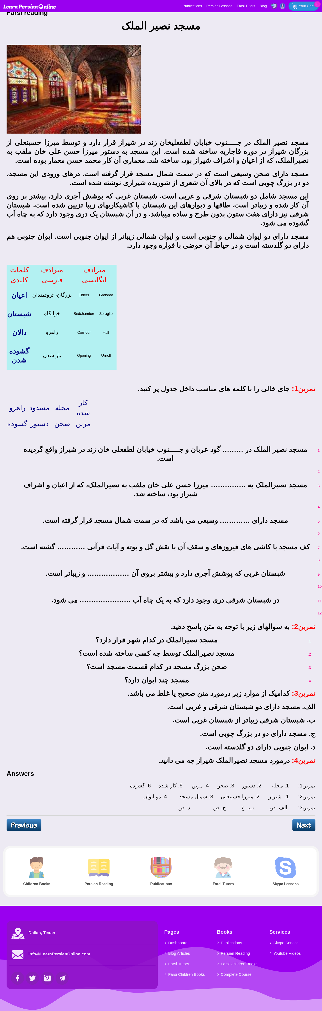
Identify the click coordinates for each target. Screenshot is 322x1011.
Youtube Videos (287, 953)
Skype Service (286, 943)
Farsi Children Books (186, 974)
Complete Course (236, 974)
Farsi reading (28, 12)
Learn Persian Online (29, 6)
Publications (192, 6)
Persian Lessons (219, 6)
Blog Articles (179, 953)
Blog (263, 6)
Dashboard (178, 943)
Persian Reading (235, 953)
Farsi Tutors (246, 6)
